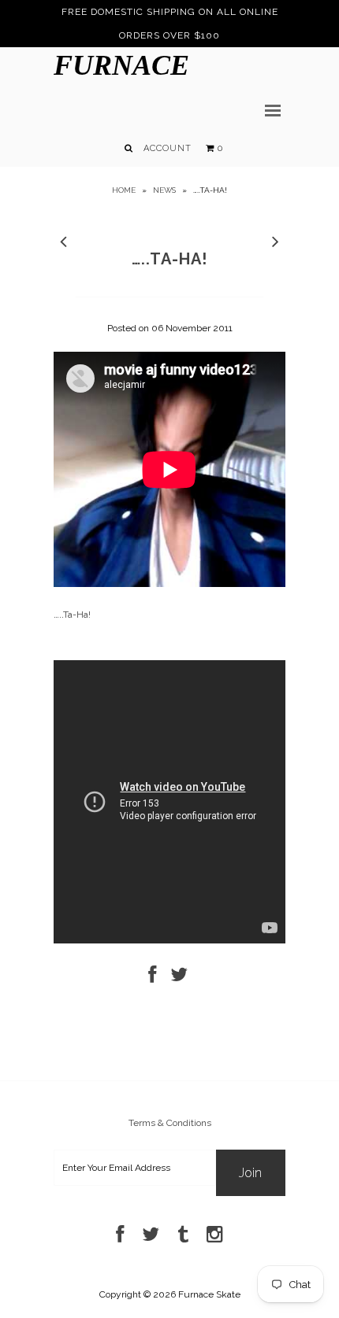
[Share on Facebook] (152, 978)
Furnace (121, 65)
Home (124, 190)
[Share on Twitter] (179, 978)
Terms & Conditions (170, 1122)
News (164, 190)
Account (167, 148)
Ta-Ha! (77, 614)
